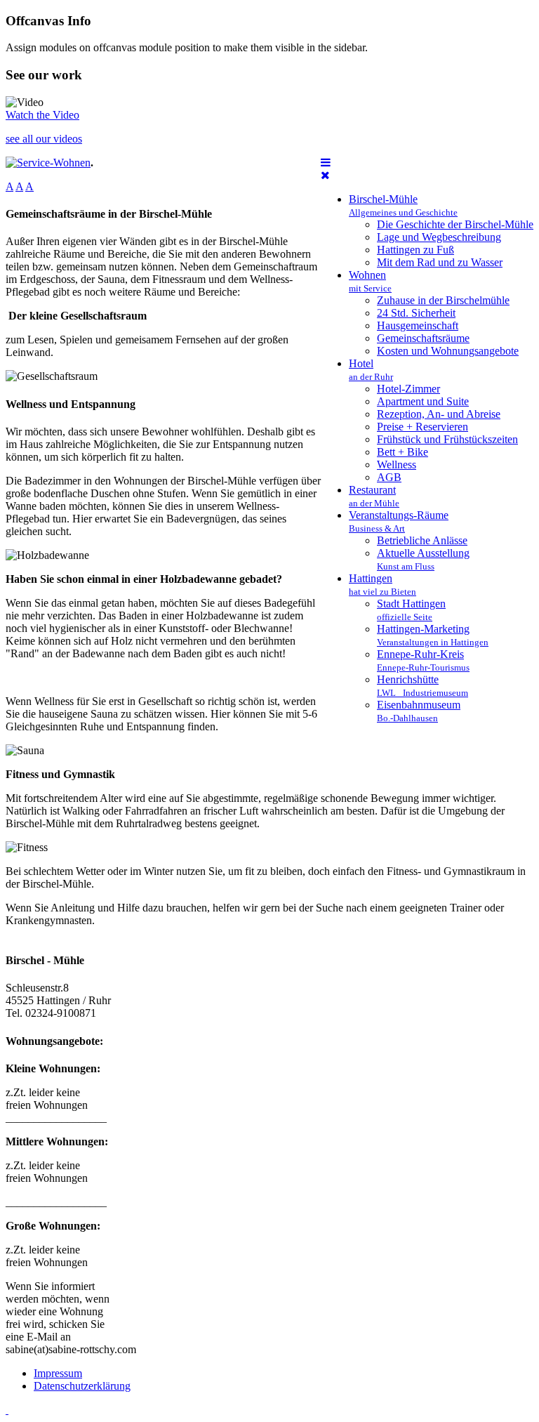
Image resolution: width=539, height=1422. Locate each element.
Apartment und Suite (423, 401)
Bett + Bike (402, 452)
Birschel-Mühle (403, 205)
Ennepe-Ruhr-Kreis (423, 660)
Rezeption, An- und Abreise (438, 414)
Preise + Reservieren (422, 427)
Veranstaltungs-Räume (398, 521)
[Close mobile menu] (325, 175)
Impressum (58, 1373)
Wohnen (370, 281)
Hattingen (382, 584)
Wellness (396, 464)
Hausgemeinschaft (417, 325)
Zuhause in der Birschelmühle (443, 300)
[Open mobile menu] (326, 163)
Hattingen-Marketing (432, 635)
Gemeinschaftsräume (423, 338)
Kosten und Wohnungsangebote (448, 351)
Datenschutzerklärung (82, 1386)
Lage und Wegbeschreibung (439, 237)
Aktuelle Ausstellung (423, 559)
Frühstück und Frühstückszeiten (447, 439)
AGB (389, 477)
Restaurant (374, 496)
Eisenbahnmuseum (418, 711)
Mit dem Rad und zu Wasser (440, 262)
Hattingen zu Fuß (415, 250)
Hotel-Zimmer (408, 389)
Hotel (371, 369)
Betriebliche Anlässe (422, 540)
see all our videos (44, 139)
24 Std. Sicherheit (416, 313)
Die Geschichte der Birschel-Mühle (455, 224)
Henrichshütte (422, 685)
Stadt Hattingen (411, 610)
